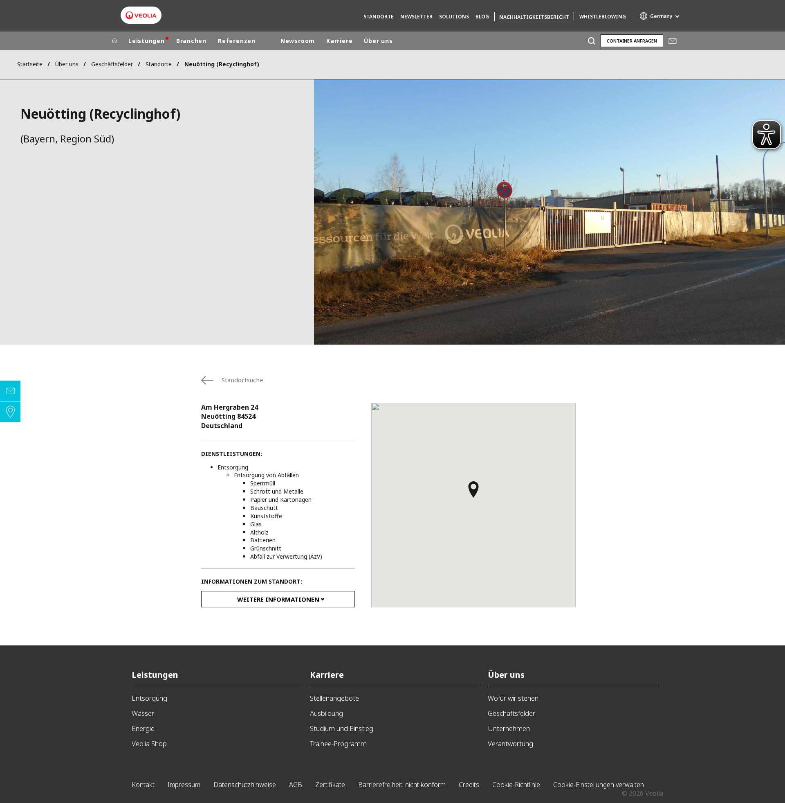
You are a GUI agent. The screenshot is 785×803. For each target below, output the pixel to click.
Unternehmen (509, 728)
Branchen (191, 41)
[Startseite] (114, 41)
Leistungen (146, 41)
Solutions (454, 16)
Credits (469, 784)
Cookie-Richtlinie (516, 784)
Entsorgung (149, 698)
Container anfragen (632, 41)
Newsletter (416, 16)
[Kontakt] (10, 391)
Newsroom (297, 41)
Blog (482, 16)
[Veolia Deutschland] (141, 15)
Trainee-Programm (338, 743)
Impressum (184, 784)
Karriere (339, 41)
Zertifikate (330, 784)
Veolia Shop (149, 743)
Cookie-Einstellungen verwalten (598, 784)
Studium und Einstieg (341, 728)
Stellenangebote (334, 698)
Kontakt (143, 784)
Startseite (30, 64)
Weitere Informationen (278, 599)
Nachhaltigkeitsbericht (534, 17)
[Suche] (591, 40)
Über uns (378, 41)
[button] (473, 493)
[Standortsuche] (10, 412)
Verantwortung (510, 743)
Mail (672, 40)
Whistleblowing (602, 16)
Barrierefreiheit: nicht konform (402, 784)
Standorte (378, 16)
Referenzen (237, 41)
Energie (143, 728)
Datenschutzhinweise (244, 784)
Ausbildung (326, 713)
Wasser (143, 713)
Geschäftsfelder (112, 64)
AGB (295, 784)
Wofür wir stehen (513, 698)
